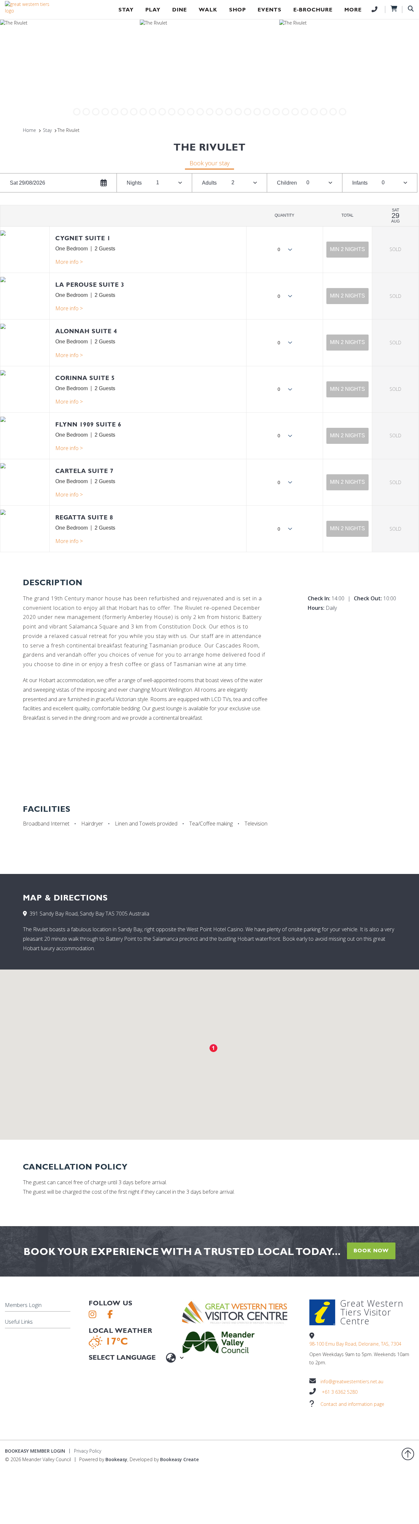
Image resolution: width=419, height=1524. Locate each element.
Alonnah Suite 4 (86, 331)
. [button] (69, 261)
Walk (208, 10)
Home (29, 130)
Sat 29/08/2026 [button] (27, 183)
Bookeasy (116, 1459)
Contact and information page (352, 1404)
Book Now (371, 1250)
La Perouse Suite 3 (89, 284)
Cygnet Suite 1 (83, 238)
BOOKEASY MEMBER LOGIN (35, 1451)
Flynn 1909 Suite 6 (88, 424)
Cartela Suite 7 (84, 470)
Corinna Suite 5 (85, 377)
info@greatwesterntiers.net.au (351, 1381)
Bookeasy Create (179, 1459)
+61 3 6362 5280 (339, 1392)
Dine (179, 10)
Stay (126, 10)
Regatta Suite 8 (84, 517)
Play (152, 10)
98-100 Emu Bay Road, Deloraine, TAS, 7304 (355, 1344)
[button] (347, 250)
